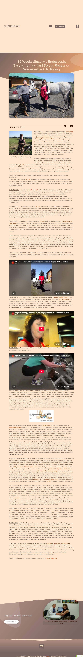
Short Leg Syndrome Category (45, 138)
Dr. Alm (49, 481)
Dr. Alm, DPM (46, 425)
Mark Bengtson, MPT (65, 299)
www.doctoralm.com (15, 427)
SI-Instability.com (12, 26)
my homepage (48, 136)
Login (47, 656)
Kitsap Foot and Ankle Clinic (61, 543)
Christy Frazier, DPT (32, 190)
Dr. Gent (42, 221)
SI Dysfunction (18, 467)
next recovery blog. (51, 558)
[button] (50, 26)
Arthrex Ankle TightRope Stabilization (60, 469)
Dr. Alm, (37, 206)
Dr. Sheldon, (36, 479)
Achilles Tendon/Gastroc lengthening (46, 471)
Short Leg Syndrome (31, 467)
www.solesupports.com (51, 479)
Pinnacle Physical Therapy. (60, 297)
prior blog (17, 498)
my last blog (69, 131)
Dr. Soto (28, 179)
